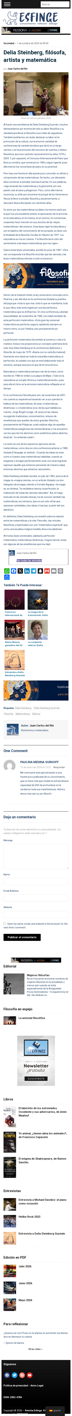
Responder (59, 767)
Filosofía (8, 714)
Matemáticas (23, 714)
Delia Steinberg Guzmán (47, 708)
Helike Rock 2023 (29, 1216)
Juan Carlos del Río (18, 68)
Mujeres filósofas (38, 975)
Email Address (11, 891)
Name (7, 874)
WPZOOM (22, 1414)
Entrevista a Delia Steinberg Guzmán (42, 1233)
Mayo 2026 (25, 1300)
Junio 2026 (25, 1283)
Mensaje (8, 840)
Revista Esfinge (33, 1410)
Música (36, 714)
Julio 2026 (25, 1266)
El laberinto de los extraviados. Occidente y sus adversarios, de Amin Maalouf (42, 1112)
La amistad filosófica (32, 1018)
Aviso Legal (36, 1385)
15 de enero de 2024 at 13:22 (35, 767)
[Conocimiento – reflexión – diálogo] (31, 17)
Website (8, 907)
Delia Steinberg (23, 708)
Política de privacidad (16, 1385)
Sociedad (9, 43)
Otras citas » (35, 1349)
